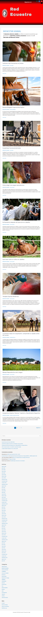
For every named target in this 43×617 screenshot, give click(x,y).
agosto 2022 (4, 541)
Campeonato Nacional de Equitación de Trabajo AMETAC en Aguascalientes (14, 445)
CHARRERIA (4, 571)
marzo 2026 (4, 474)
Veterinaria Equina (5, 597)
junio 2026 (3, 469)
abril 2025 (3, 492)
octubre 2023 (4, 521)
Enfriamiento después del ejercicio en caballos (16, 222)
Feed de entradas (5, 604)
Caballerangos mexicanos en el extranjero (18, 460)
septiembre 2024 (5, 503)
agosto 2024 (4, 505)
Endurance (3, 574)
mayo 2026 (4, 471)
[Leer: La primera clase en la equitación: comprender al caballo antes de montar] (21, 320)
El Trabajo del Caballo (12, 459)
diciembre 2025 (4, 479)
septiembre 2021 (4, 557)
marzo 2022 (4, 549)
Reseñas (3, 589)
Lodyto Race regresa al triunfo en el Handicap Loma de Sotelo (12, 443)
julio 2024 (3, 507)
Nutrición (3, 582)
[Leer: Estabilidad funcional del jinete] (21, 133)
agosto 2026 (4, 466)
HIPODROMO (4, 581)
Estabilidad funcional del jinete (12, 148)
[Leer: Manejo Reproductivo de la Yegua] (21, 359)
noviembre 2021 (4, 554)
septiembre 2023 (5, 523)
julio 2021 (3, 560)
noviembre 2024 (4, 500)
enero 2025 (4, 497)
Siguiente (38, 427)
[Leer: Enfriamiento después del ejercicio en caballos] (21, 209)
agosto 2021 (4, 559)
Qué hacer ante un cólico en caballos (13, 259)
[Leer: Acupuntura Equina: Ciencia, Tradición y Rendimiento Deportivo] (21, 398)
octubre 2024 (4, 502)
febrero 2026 (4, 476)
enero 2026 (4, 477)
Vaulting (3, 595)
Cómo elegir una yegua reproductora (13, 185)
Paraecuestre (4, 584)
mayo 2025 (4, 490)
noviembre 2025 (4, 481)
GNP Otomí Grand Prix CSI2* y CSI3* (14, 454)
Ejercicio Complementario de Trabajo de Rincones (21, 457)
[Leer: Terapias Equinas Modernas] (21, 283)
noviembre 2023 (4, 520)
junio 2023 (3, 528)
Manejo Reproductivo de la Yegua (12, 372)
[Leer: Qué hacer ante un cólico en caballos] (21, 246)
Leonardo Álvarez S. (5, 455)
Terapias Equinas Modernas (11, 296)
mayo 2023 (4, 529)
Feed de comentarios (5, 606)
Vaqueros (3, 594)
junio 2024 (3, 508)
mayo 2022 (4, 546)
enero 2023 (4, 534)
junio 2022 (3, 544)
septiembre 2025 (4, 484)
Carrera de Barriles (5, 569)
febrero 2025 (4, 495)
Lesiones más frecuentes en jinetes (13, 63)
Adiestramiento (4, 566)
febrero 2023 (4, 533)
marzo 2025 (4, 494)
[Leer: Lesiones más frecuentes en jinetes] (21, 51)
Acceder (3, 603)
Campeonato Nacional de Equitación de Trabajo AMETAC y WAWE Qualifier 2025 (23, 455)
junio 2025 (3, 489)
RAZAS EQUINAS (4, 587)
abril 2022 (3, 547)
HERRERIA (3, 579)
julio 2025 (3, 487)
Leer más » (4, 73)
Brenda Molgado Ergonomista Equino (13, 107)
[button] (21, 23)
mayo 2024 (4, 510)
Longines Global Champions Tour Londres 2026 (10, 448)
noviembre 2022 (4, 536)
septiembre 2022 (4, 539)
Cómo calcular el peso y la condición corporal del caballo (11, 446)
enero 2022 (4, 552)
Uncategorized (4, 592)
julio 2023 (3, 526)
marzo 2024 (4, 513)
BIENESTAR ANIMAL (6, 65)
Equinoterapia (4, 576)
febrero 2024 (4, 515)
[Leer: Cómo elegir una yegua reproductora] (21, 172)
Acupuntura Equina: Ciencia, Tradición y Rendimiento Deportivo (21, 413)
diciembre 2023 (4, 518)
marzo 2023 (4, 531)
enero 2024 (4, 516)
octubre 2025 (4, 482)
